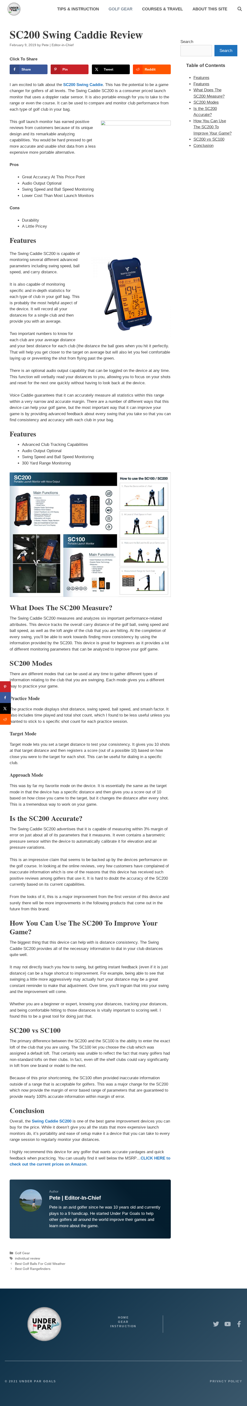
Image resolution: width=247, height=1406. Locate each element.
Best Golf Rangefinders (32, 1269)
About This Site (209, 9)
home (123, 1317)
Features (201, 77)
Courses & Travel (162, 9)
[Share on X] (5, 708)
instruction (123, 1326)
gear (123, 1322)
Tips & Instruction (78, 9)
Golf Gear (120, 9)
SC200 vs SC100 (208, 139)
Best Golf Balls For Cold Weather (40, 1264)
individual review (27, 1258)
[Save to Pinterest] (5, 686)
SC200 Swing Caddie (83, 84)
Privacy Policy (226, 1381)
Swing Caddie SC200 (51, 1121)
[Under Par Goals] (15, 9)
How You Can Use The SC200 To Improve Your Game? (212, 127)
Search (186, 41)
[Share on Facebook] (5, 697)
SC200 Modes (206, 102)
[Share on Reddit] (5, 719)
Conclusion (203, 145)
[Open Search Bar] (239, 9)
